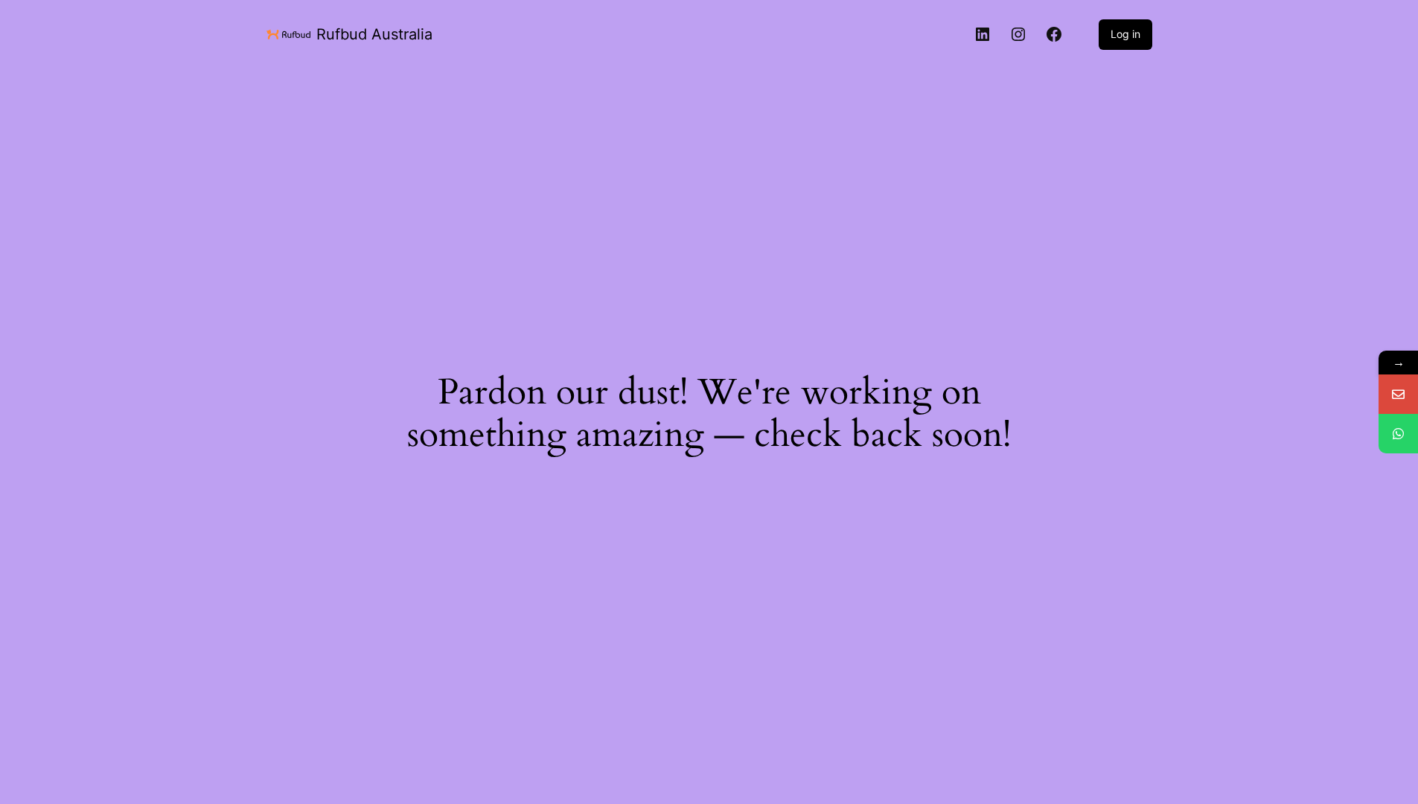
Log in (1125, 34)
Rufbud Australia (374, 34)
